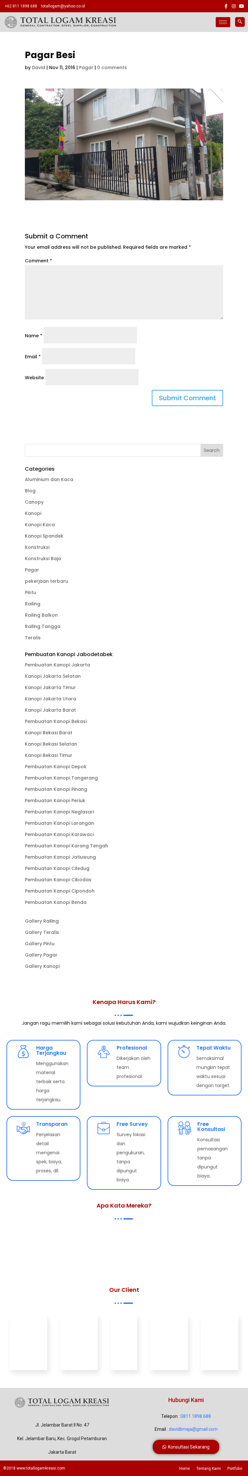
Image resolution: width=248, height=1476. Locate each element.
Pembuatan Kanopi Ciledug (57, 868)
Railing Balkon (41, 615)
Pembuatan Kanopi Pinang (56, 789)
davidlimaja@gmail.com (193, 1429)
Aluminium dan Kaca (49, 479)
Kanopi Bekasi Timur (48, 755)
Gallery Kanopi (42, 966)
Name (33, 335)
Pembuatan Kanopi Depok (56, 766)
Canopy (34, 502)
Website (34, 377)
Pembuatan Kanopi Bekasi (56, 721)
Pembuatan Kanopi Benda (56, 902)
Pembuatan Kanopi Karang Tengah (66, 846)
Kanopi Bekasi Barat (48, 732)
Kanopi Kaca (40, 524)
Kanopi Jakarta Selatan (53, 676)
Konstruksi (37, 547)
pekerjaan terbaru (46, 581)
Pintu (30, 592)
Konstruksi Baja (43, 558)
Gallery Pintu (40, 943)
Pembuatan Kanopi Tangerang (61, 778)
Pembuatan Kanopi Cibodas (58, 879)
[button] (186, 1447)
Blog (30, 490)
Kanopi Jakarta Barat (50, 710)
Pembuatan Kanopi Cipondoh (60, 891)
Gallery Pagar (41, 955)
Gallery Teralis (42, 932)
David (38, 67)
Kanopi (33, 513)
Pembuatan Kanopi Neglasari (59, 812)
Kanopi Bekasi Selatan (51, 744)
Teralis (33, 637)
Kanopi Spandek (44, 536)
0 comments (112, 67)
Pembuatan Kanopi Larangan (59, 823)
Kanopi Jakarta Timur (50, 687)
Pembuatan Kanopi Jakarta (57, 665)
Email (33, 356)
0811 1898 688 (196, 1416)
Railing (32, 604)
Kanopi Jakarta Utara (50, 699)
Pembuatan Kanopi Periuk (55, 800)
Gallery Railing (42, 921)
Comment (38, 260)
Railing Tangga (42, 626)
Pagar (86, 67)
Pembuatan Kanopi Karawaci (59, 834)
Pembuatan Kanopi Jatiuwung (60, 857)
